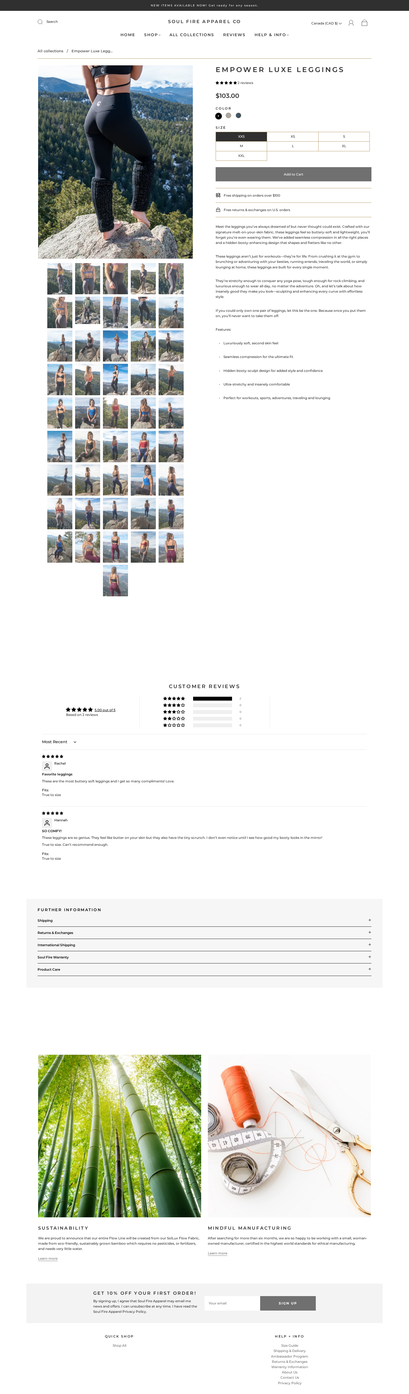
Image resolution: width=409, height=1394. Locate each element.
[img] (52, 756)
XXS (241, 136)
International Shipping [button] (56, 945)
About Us (289, 1372)
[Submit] (44, 22)
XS (293, 136)
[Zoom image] (115, 163)
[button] (53, 163)
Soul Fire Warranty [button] (53, 957)
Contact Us (289, 1377)
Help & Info (270, 35)
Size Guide (289, 1345)
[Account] (351, 23)
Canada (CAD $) (325, 23)
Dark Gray (228, 115)
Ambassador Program (289, 1356)
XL (344, 146)
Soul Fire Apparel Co (204, 21)
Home (127, 35)
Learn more (48, 1258)
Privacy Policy (290, 1383)
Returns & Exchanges (289, 1362)
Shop (151, 35)
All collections (50, 51)
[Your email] (232, 1303)
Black (218, 116)
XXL (241, 156)
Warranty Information (289, 1367)
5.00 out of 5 (105, 710)
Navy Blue (238, 115)
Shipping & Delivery (290, 1351)
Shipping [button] (45, 920)
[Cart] (364, 23)
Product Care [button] (49, 969)
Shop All (119, 1345)
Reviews (234, 35)
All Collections (191, 35)
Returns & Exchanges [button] (55, 933)
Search (52, 21)
